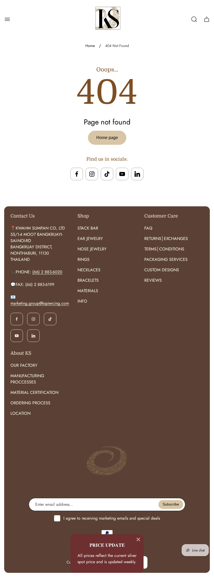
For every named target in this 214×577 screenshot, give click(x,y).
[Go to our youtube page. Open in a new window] (122, 174)
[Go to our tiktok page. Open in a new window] (107, 174)
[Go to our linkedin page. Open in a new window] (137, 174)
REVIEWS (153, 280)
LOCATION (20, 413)
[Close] (138, 539)
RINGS (84, 259)
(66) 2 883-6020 (47, 272)
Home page (107, 137)
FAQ (148, 228)
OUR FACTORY (23, 365)
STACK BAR (88, 228)
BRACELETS (88, 280)
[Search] (194, 19)
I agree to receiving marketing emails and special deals (111, 518)
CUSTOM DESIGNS (161, 270)
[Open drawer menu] (7, 19)
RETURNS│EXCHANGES (166, 239)
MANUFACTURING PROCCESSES (27, 379)
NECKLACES (89, 270)
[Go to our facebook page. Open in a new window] (76, 174)
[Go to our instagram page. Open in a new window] (92, 174)
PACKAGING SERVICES (166, 259)
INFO (82, 301)
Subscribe (171, 504)
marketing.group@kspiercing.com (39, 303)
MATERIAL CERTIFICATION (34, 392)
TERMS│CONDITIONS (164, 249)
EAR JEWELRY (90, 239)
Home (90, 46)
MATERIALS (88, 291)
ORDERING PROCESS (30, 403)
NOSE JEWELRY (92, 249)
